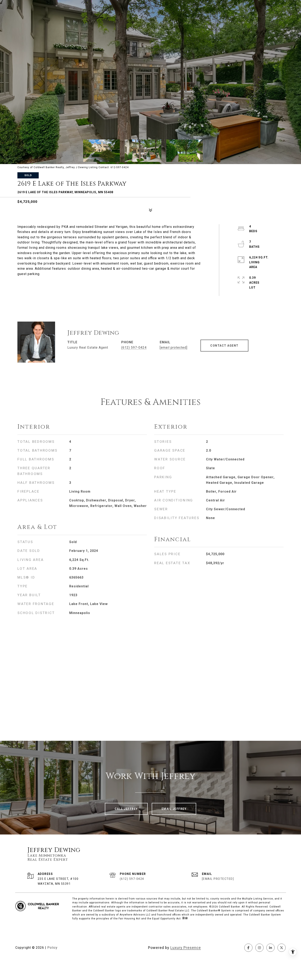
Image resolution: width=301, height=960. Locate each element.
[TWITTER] (281, 948)
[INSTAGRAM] (259, 948)
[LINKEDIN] (270, 948)
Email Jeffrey (174, 808)
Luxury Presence (185, 947)
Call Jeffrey (126, 808)
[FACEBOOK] (248, 948)
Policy (52, 948)
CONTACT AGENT (224, 345)
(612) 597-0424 (134, 347)
